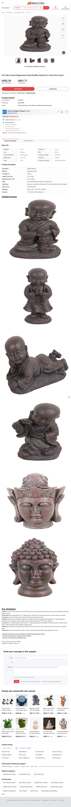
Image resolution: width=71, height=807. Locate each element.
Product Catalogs (26, 748)
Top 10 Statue (23, 791)
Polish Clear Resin (39, 774)
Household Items (56, 755)
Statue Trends (34, 791)
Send (16, 681)
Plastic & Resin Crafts (19, 12)
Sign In (4, 133)
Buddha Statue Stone (56, 787)
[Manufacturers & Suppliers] (35, 3)
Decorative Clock (40, 758)
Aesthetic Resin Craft (24, 774)
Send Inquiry (18, 89)
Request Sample (30, 93)
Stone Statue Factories (57, 782)
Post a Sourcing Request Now (52, 681)
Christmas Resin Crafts (9, 774)
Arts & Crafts (9, 12)
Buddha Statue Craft (41, 787)
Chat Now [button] (54, 89)
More (3, 794)
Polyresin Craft (6, 751)
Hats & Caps (22, 755)
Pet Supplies (39, 755)
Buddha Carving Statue (9, 791)
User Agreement (45, 800)
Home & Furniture (57, 751)
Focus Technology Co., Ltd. (24, 800)
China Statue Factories (9, 782)
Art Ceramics (5, 758)
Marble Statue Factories (41, 782)
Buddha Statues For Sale (9, 787)
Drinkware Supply (6, 755)
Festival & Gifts (40, 751)
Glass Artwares (56, 758)
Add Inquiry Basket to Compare (35, 66)
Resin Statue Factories (25, 782)
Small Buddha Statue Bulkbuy (49, 791)
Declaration (53, 800)
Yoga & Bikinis (22, 751)
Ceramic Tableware (24, 758)
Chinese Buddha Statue (26, 787)
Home (3, 12)
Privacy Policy (61, 800)
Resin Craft (28, 12)
